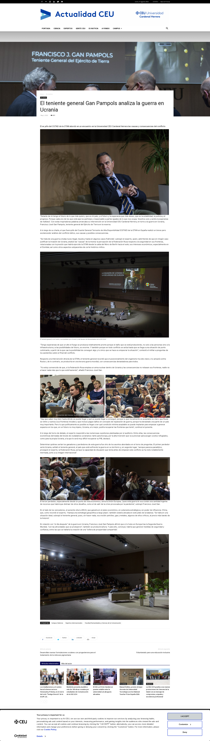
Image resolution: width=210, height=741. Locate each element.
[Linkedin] (54, 1)
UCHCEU (155, 2)
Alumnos (70, 684)
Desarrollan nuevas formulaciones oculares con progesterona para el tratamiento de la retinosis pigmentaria (68, 653)
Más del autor (66, 664)
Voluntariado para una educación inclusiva (153, 652)
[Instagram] (50, 1)
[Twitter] (58, 1)
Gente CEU (80, 28)
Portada (46, 28)
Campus (116, 28)
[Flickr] (46, 1)
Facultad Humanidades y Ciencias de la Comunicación (103, 623)
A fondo (105, 28)
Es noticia (93, 28)
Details (40, 736)
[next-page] (45, 701)
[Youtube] (62, 1)
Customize (183, 724)
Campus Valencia (57, 623)
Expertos (68, 28)
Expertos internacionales (74, 623)
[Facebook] (42, 1)
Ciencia (57, 28)
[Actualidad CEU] (105, 14)
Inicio (42, 94)
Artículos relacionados (50, 664)
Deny (185, 732)
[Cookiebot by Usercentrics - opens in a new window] (20, 736)
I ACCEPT (185, 716)
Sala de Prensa (165, 2)
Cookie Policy (50, 729)
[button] (167, 28)
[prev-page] (41, 701)
